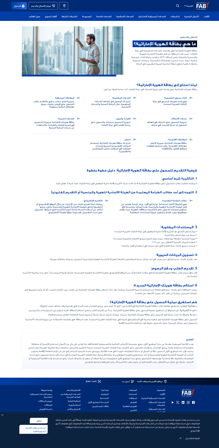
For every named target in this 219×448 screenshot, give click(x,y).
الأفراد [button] (206, 16)
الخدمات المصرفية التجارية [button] (153, 398)
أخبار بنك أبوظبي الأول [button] (98, 402)
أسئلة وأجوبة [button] (74, 404)
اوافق (38, 420)
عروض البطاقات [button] (45, 400)
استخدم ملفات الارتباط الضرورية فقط (35, 429)
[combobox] (188, 5)
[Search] (178, 6)
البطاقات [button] (133, 398)
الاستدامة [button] (104, 398)
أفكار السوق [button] (51, 16)
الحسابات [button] (133, 394)
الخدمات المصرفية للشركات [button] (157, 403)
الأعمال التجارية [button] (191, 16)
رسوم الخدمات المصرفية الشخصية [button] (41, 395)
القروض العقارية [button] (130, 406)
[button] (201, 6)
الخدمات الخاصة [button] (103, 16)
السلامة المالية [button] (74, 400)
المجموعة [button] (86, 16)
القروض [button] (133, 402)
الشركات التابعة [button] (69, 16)
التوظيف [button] (105, 394)
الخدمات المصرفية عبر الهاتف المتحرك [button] (70, 395)
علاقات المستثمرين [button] (100, 406)
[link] (63, 5)
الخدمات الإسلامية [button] (124, 16)
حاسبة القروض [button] (45, 409)
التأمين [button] (133, 410)
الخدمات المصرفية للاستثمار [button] (152, 16)
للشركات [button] (175, 16)
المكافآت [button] (48, 404)
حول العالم (34, 16)
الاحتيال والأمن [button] (73, 409)
